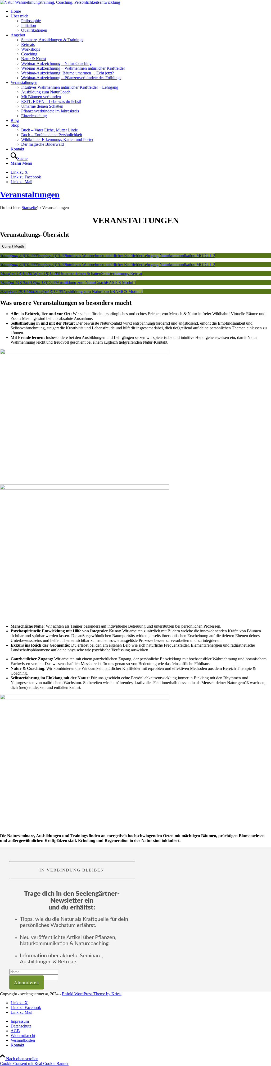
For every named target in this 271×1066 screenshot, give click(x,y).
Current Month (13, 246)
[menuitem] (141, 11)
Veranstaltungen (30, 194)
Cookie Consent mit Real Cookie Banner (34, 1063)
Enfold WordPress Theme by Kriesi (91, 994)
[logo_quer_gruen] (60, 2)
